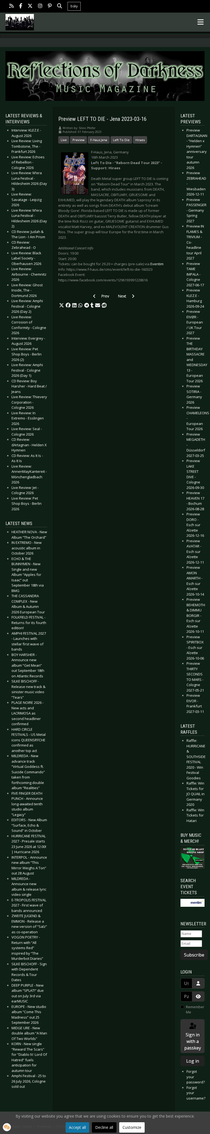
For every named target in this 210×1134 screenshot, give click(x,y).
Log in (192, 1061)
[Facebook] (20, 6)
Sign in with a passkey (192, 1041)
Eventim (157, 263)
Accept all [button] (77, 1127)
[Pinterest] (50, 6)
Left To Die (121, 140)
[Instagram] (40, 6)
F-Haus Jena (98, 140)
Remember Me (195, 1009)
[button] (61, 305)
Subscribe (194, 955)
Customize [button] (131, 1127)
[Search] (59, 6)
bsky (74, 6)
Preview (78, 140)
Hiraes (140, 140)
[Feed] (11, 6)
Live (64, 140)
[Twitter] (30, 6)
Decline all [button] (104, 1127)
